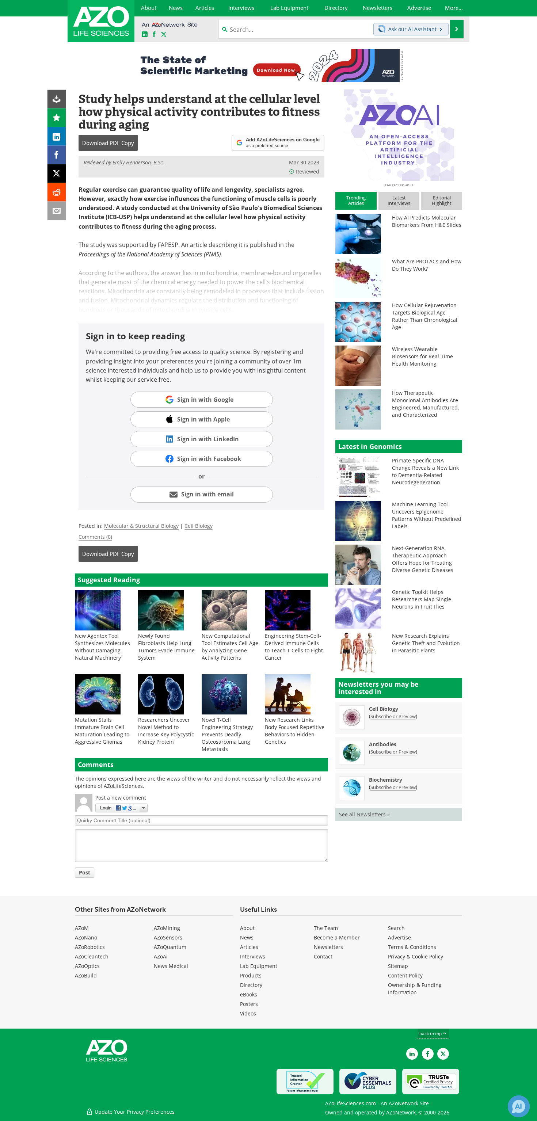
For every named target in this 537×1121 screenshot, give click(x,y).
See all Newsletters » (364, 814)
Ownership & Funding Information (415, 988)
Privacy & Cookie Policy (415, 956)
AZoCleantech (91, 956)
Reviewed (307, 171)
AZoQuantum (170, 946)
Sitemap (398, 965)
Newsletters (328, 946)
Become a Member (337, 937)
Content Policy (405, 975)
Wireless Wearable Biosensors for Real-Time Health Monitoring (422, 356)
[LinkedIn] (56, 136)
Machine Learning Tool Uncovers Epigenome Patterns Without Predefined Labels (426, 515)
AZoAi (161, 956)
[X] (56, 173)
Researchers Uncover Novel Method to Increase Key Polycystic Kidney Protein (166, 730)
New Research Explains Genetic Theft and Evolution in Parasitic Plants (426, 643)
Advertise (399, 937)
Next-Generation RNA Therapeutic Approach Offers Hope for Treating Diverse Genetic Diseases (422, 559)
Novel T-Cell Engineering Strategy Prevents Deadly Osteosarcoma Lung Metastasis (227, 734)
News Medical (171, 965)
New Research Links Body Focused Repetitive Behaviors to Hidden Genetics (294, 730)
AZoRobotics (90, 946)
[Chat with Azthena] (519, 1106)
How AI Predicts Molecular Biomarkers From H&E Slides (426, 221)
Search (396, 927)
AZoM (82, 927)
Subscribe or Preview (393, 716)
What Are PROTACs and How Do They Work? (426, 265)
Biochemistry (385, 779)
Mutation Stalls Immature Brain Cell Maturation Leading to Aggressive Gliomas (102, 730)
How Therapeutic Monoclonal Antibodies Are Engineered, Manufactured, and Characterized (425, 403)
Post (84, 872)
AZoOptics (87, 965)
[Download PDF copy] (56, 99)
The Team (326, 927)
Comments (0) (95, 536)
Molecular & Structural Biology (141, 525)
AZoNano (86, 937)
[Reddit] (56, 192)
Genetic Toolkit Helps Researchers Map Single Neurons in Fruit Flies (421, 599)
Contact (323, 956)
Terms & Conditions (412, 946)
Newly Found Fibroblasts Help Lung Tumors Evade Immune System (166, 646)
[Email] (56, 211)
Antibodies (382, 744)
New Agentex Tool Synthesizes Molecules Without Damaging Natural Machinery (102, 646)
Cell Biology (198, 525)
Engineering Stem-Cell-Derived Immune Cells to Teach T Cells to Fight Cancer (294, 646)
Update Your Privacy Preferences (134, 1111)
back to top (431, 1033)
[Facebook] (56, 155)
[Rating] (56, 117)
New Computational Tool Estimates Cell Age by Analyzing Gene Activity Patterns (230, 646)
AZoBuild (86, 975)
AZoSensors (168, 937)
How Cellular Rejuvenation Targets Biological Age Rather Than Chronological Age (424, 316)
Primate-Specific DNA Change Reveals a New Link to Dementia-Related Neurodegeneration (425, 471)
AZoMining (167, 927)
